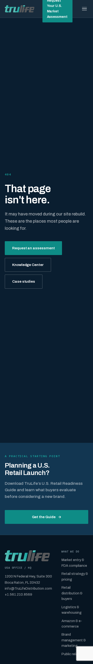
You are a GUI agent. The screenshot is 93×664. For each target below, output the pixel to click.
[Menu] (84, 9)
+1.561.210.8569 (18, 594)
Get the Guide (46, 517)
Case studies (23, 281)
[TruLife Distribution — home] (19, 8)
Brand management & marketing (74, 640)
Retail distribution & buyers (72, 593)
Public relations (74, 654)
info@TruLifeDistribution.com (28, 588)
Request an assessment (33, 248)
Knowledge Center (28, 265)
